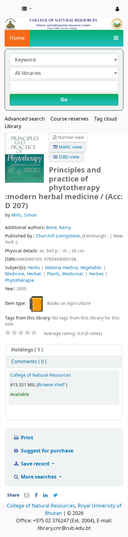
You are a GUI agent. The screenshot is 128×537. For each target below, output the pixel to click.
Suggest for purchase (46, 451)
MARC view (69, 147)
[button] (26, 9)
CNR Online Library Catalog (11, 9)
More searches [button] (39, 477)
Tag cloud (105, 119)
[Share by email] (26, 495)
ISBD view (68, 157)
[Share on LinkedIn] (45, 495)
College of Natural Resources (40, 375)
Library (13, 126)
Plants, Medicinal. (65, 274)
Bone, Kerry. (58, 227)
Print (26, 438)
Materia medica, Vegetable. (73, 267)
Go (64, 99)
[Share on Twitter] (55, 495)
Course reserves (69, 119)
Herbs (34, 267)
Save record (35, 464)
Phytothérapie (19, 280)
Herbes (96, 274)
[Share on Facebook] (36, 495)
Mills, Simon (24, 215)
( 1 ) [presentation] (27, 350)
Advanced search (25, 119)
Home (17, 38)
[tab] (64, 350)
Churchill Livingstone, (59, 236)
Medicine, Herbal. (23, 274)
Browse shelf (52, 385)
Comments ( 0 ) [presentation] (29, 361)
